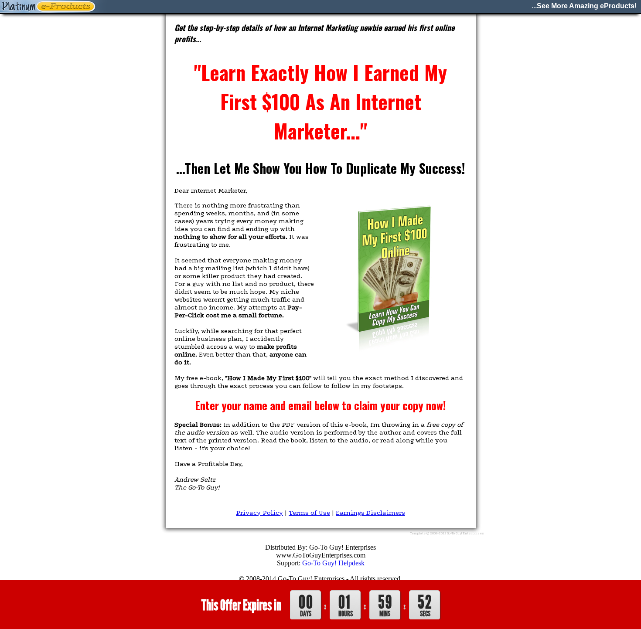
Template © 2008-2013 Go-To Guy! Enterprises (447, 533)
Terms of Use (309, 513)
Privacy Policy (259, 513)
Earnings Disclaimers (370, 513)
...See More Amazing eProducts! (584, 6)
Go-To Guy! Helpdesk (333, 563)
